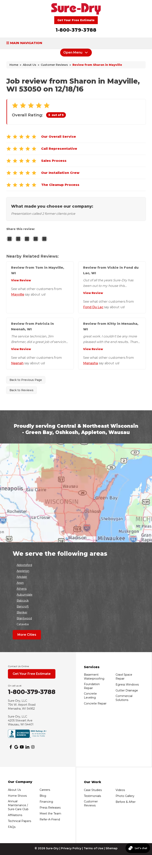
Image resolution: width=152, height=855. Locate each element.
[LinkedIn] (27, 747)
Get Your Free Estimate (76, 20)
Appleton (23, 571)
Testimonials (92, 796)
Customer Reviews (91, 803)
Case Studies (93, 790)
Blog (43, 796)
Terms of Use (93, 848)
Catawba (23, 624)
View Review (21, 280)
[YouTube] (21, 747)
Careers (45, 790)
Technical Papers (19, 821)
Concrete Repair (95, 703)
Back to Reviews (21, 390)
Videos (120, 790)
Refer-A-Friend (50, 819)
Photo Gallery (125, 796)
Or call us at (15, 685)
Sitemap (111, 848)
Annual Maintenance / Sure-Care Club (18, 805)
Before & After (126, 802)
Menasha (90, 363)
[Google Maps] (16, 747)
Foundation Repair (92, 686)
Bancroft (23, 606)
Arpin (20, 583)
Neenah (17, 363)
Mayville (17, 294)
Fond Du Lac (93, 307)
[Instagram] (32, 747)
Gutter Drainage (127, 690)
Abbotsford (24, 565)
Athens (22, 588)
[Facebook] (10, 747)
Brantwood (24, 618)
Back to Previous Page (26, 380)
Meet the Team (50, 813)
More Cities (26, 635)
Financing (46, 801)
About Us (14, 790)
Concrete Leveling (90, 695)
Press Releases (50, 807)
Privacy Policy (71, 848)
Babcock (23, 600)
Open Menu (72, 52)
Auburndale (24, 594)
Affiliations (15, 815)
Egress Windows (127, 684)
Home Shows (17, 796)
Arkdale (22, 577)
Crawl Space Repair (124, 676)
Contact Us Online (18, 666)
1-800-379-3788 (76, 30)
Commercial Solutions (124, 698)
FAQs (11, 827)
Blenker (22, 612)
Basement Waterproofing (94, 676)
